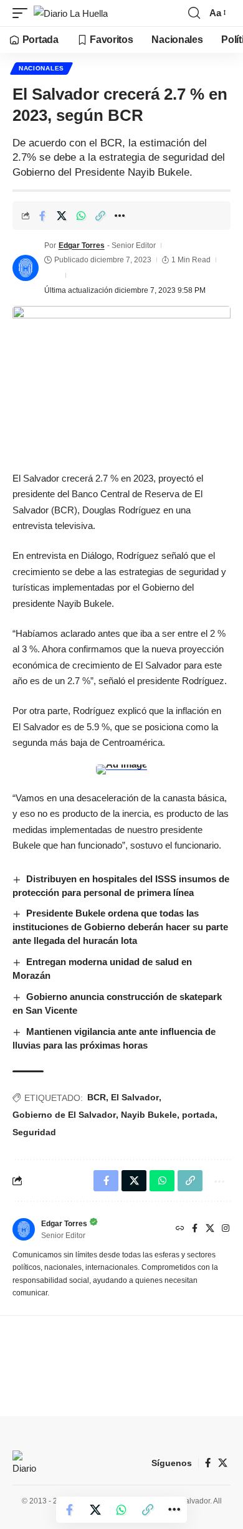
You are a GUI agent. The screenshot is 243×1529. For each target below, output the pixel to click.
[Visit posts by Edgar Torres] (25, 268)
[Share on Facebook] (42, 216)
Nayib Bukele (149, 1115)
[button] (23, 13)
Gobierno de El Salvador (64, 1115)
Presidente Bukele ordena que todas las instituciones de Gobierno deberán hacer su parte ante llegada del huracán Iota (120, 927)
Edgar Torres (82, 245)
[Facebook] (195, 1229)
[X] (210, 1229)
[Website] (180, 1229)
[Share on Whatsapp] (81, 216)
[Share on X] (61, 216)
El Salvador (135, 1097)
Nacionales (41, 68)
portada (198, 1115)
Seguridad (34, 1132)
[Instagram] (226, 1229)
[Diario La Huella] (71, 13)
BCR (96, 1097)
